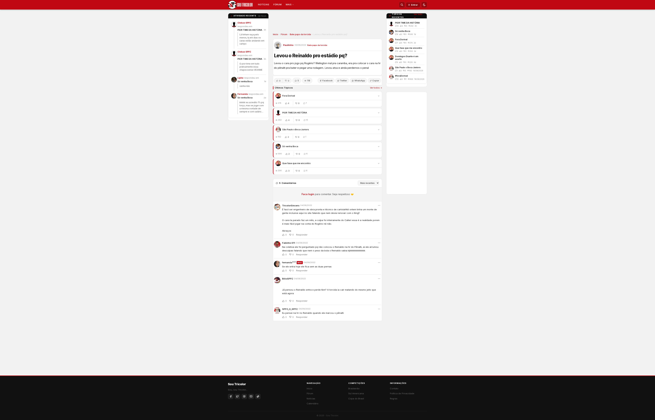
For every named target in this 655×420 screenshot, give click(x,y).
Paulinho (288, 45)
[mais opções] (379, 205)
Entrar (414, 5)
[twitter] (237, 396)
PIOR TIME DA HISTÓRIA (249, 30)
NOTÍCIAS (263, 4)
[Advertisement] (327, 22)
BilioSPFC (287, 278)
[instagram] (244, 396)
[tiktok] (258, 396)
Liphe (240, 78)
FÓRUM (277, 4)
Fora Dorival (288, 95)
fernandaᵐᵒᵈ (289, 262)
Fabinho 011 (288, 242)
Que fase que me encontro (296, 163)
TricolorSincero (290, 205)
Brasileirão (354, 388)
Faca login (308, 194)
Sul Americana (356, 393)
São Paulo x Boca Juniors (295, 129)
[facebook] (230, 396)
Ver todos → (376, 87)
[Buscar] (402, 5)
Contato (394, 388)
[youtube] (251, 396)
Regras (393, 398)
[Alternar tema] (424, 5)
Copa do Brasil (356, 398)
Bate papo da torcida (300, 34)
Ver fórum (262, 16)
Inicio (275, 34)
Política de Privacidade (402, 393)
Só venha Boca (244, 81)
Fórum (284, 34)
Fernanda (242, 94)
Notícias (311, 398)
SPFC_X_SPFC (290, 309)
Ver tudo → (418, 16)
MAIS (289, 4)
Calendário (312, 403)
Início (309, 388)
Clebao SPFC (244, 22)
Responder (302, 235)
